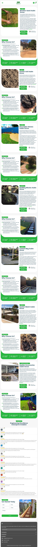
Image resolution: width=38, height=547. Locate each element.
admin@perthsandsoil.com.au (8, 538)
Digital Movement (28, 545)
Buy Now (23, 33)
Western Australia (6, 540)
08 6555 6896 (33, 2)
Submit (10, 515)
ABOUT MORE (23, 31)
